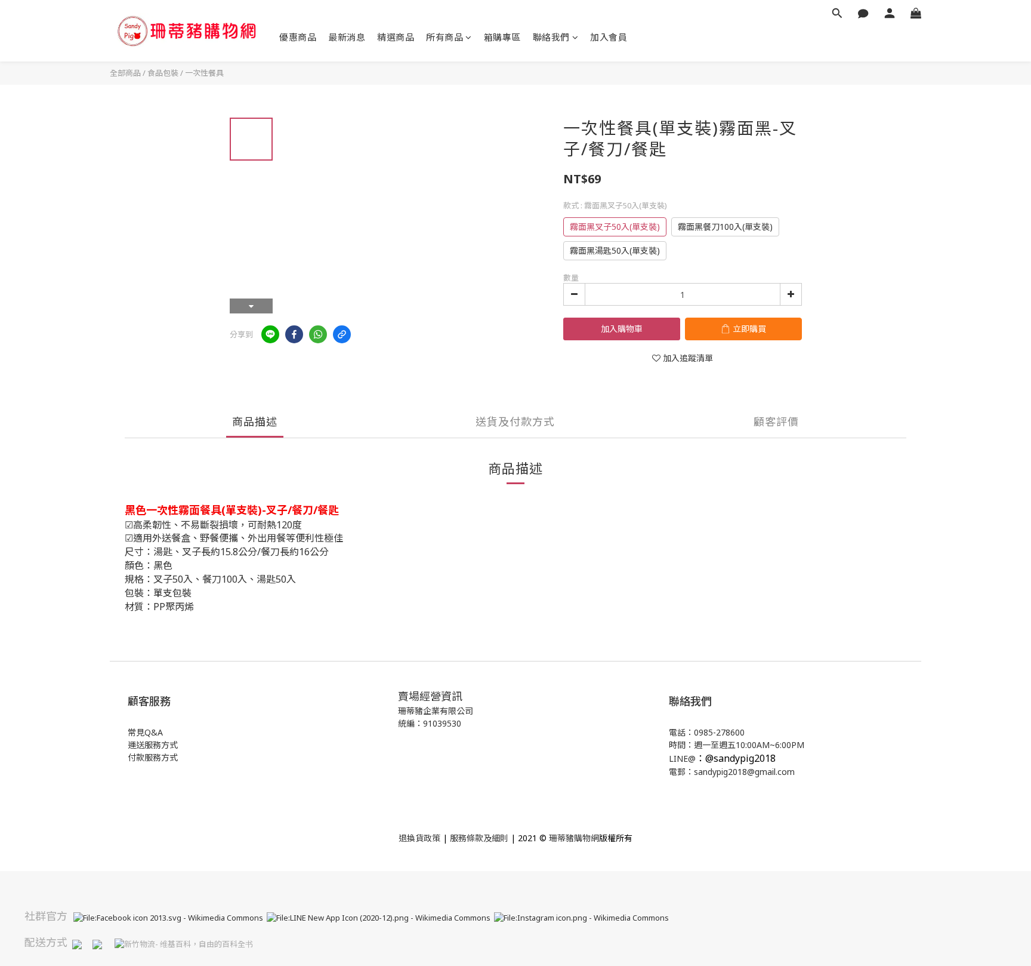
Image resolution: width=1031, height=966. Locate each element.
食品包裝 (162, 72)
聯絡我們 (551, 37)
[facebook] (294, 334)
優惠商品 (297, 37)
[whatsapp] (318, 334)
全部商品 (125, 72)
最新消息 (346, 37)
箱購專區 (502, 37)
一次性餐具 (204, 72)
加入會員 (608, 37)
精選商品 (395, 37)
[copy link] (342, 334)
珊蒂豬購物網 (574, 838)
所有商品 (444, 37)
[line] (270, 334)
